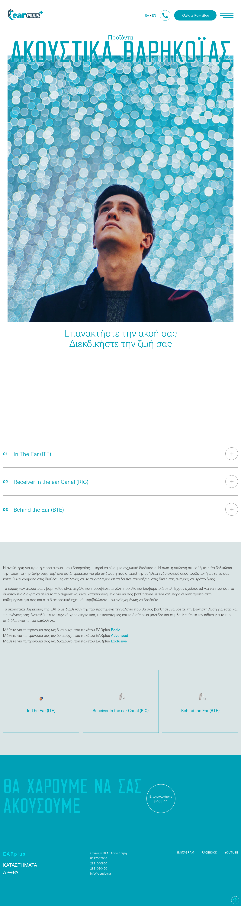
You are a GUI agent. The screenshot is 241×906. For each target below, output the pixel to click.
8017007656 (98, 858)
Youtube (231, 852)
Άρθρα (11, 872)
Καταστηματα (20, 865)
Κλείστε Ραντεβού (195, 15)
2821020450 (98, 868)
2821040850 (98, 863)
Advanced (119, 635)
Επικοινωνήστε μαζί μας (158, 798)
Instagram (185, 852)
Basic (115, 629)
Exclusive (119, 641)
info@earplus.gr (100, 873)
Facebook (209, 852)
